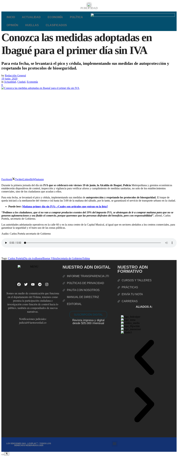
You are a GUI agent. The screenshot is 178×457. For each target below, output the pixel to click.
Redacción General (15, 75)
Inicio (11, 17)
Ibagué (39, 258)
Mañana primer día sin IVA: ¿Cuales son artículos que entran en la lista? (65, 206)
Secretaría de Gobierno (69, 258)
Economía (55, 17)
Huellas (32, 25)
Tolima (86, 258)
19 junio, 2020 (9, 78)
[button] (144, 357)
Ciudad (21, 81)
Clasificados (56, 25)
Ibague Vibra (50, 258)
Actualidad (31, 17)
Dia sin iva (29, 258)
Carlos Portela (15, 258)
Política (76, 17)
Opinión (12, 25)
